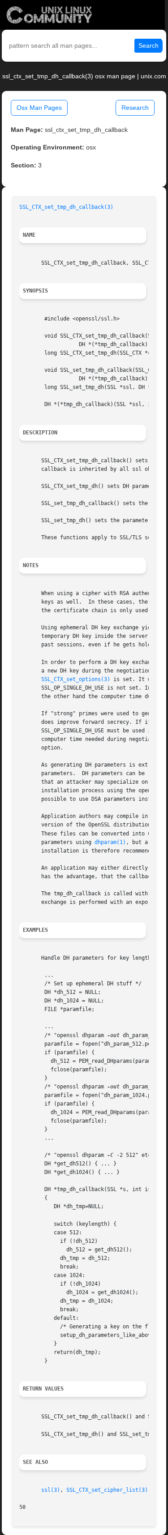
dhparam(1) (110, 842)
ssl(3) (50, 1490)
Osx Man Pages (39, 107)
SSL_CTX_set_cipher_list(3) (107, 1490)
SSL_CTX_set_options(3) (75, 679)
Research (135, 107)
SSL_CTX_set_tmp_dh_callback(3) (66, 207)
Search (148, 45)
